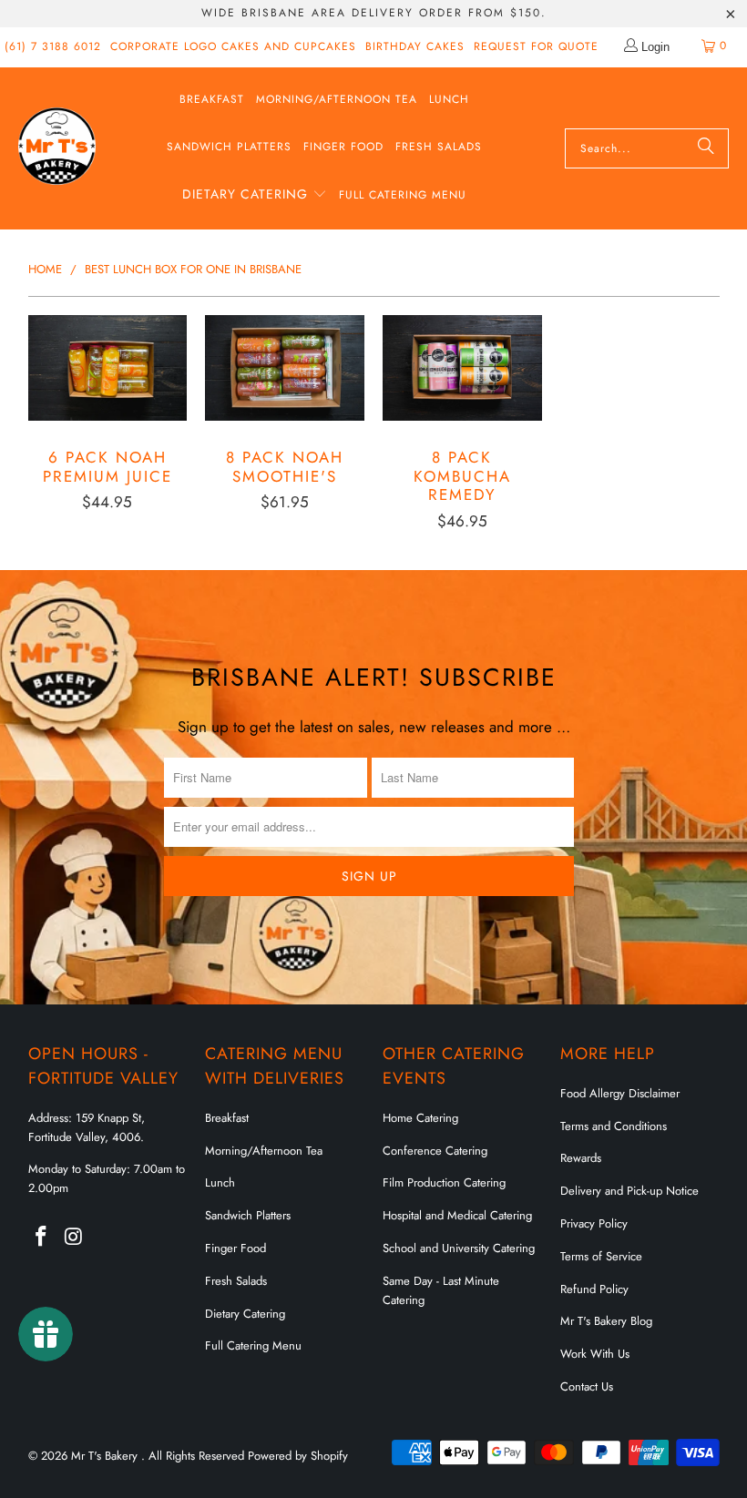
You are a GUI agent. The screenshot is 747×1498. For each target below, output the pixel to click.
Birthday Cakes (415, 46)
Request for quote (536, 46)
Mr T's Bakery (106, 1455)
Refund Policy (594, 1289)
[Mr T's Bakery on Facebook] (42, 1237)
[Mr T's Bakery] (57, 148)
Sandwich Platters (248, 1215)
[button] (254, 195)
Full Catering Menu (253, 1345)
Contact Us (586, 1386)
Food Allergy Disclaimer (620, 1093)
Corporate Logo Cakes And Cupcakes (233, 46)
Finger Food (235, 1248)
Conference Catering (435, 1150)
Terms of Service (601, 1256)
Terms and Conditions (613, 1126)
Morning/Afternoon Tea (263, 1150)
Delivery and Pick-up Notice (629, 1190)
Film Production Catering (444, 1182)
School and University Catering (459, 1248)
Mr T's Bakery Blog (606, 1321)
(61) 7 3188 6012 (53, 46)
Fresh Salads (236, 1280)
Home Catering (420, 1117)
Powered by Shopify (298, 1455)
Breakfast (227, 1117)
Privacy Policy (594, 1223)
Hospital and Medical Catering (457, 1215)
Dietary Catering (245, 1313)
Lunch (220, 1182)
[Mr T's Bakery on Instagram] (73, 1237)
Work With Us (594, 1353)
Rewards (580, 1158)
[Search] (706, 148)
